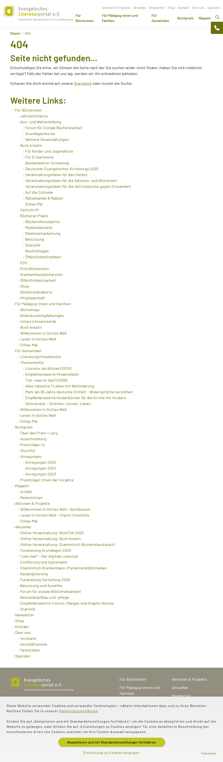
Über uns (198, 8)
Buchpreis (185, 18)
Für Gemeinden (160, 18)
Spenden (213, 8)
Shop (171, 8)
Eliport (15, 33)
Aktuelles (139, 8)
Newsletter (156, 8)
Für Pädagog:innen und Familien (120, 18)
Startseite (83, 83)
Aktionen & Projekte (116, 8)
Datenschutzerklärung (78, 711)
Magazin (205, 18)
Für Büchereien (85, 18)
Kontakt (183, 8)
